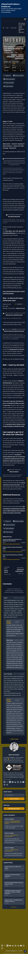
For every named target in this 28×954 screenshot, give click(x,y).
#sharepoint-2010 (11, 551)
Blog (7, 27)
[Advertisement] (14, 925)
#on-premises (5, 543)
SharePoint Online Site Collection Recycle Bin (14, 331)
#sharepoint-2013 (11, 56)
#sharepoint (20, 54)
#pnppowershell (12, 543)
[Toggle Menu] (25, 19)
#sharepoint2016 (19, 56)
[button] (14, 54)
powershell (13, 27)
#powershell (14, 54)
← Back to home (14, 739)
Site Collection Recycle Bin (14, 216)
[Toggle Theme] (25, 951)
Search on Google (14, 798)
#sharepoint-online (19, 58)
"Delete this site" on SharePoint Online (14, 315)
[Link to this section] (1, 298)
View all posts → (14, 907)
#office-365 (5, 559)
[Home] (3, 27)
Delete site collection (14, 471)
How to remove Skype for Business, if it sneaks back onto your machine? (12, 822)
